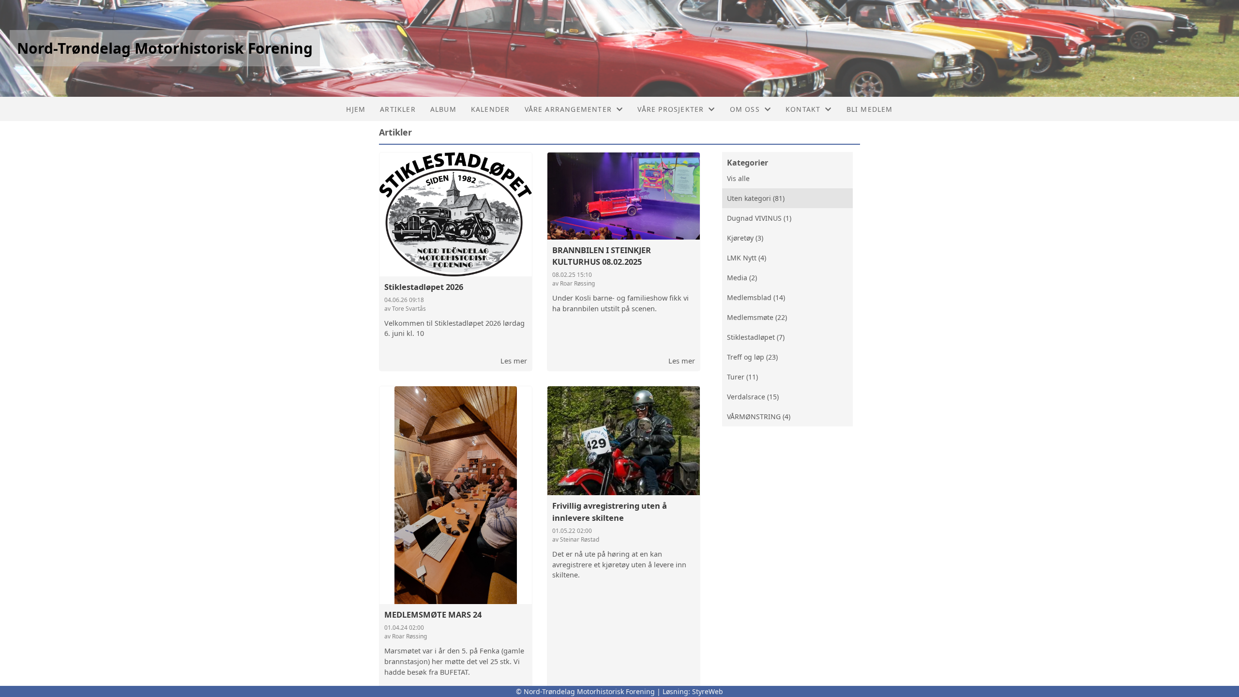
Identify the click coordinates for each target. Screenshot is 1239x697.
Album (443, 109)
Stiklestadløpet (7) (756, 337)
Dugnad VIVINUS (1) (759, 218)
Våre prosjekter (670, 109)
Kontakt (803, 109)
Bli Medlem (869, 109)
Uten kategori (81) (756, 198)
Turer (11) (742, 376)
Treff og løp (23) (752, 357)
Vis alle (738, 178)
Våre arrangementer (568, 109)
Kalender (490, 109)
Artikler (398, 109)
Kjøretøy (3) (745, 237)
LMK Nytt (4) (746, 257)
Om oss (745, 109)
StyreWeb (707, 691)
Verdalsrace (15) (753, 396)
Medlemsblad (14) (756, 297)
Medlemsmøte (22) (757, 317)
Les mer (513, 360)
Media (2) (742, 277)
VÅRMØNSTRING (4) (758, 416)
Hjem (355, 109)
